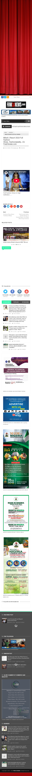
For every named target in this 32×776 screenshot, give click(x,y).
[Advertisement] (16, 16)
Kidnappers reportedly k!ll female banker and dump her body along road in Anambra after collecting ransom (18, 337)
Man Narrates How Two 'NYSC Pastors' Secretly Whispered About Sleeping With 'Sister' (18, 658)
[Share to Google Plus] (8, 239)
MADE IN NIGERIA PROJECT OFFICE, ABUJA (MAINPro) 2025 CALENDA (17, 346)
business (26, 228)
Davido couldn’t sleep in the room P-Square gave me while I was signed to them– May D (18, 328)
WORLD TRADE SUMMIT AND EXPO (17, 665)
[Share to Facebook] (4, 239)
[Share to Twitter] (6, 239)
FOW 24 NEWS (16, 770)
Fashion (11, 132)
